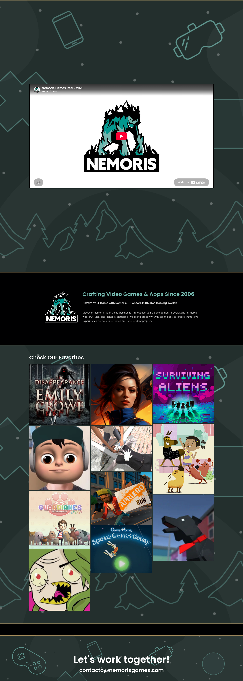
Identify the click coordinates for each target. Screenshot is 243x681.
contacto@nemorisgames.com (121, 670)
